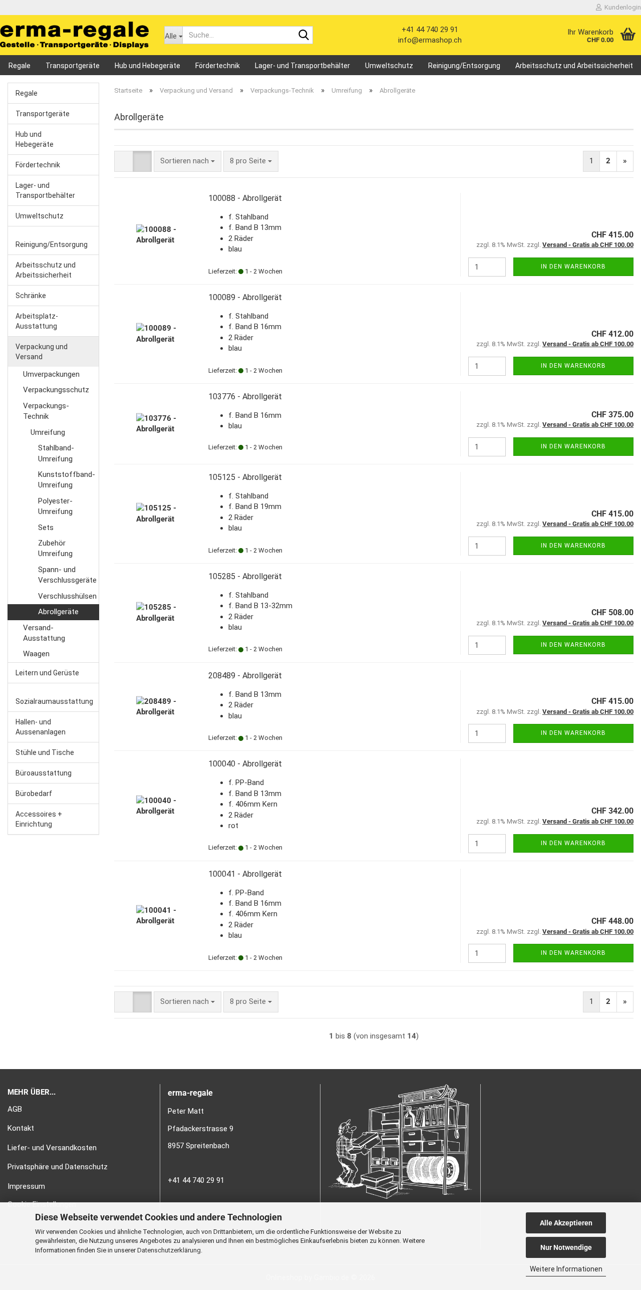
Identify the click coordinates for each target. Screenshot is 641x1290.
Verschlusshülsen (67, 596)
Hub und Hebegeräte (147, 66)
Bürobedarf (34, 794)
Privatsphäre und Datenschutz (58, 1166)
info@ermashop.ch (430, 40)
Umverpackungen (51, 374)
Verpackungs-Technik (46, 411)
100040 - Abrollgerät (245, 763)
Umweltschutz (389, 66)
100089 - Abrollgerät (245, 297)
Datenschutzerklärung (169, 1250)
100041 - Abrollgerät (245, 874)
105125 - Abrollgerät (245, 477)
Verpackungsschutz (56, 389)
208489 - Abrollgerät (245, 675)
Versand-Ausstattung (44, 633)
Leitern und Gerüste (47, 673)
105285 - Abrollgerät (245, 576)
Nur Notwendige (566, 1247)
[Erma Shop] (74, 35)
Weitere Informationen (566, 1269)
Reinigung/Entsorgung (464, 66)
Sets (46, 527)
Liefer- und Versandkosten (52, 1147)
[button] (123, 161)
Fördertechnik (217, 66)
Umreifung (48, 432)
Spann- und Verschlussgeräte (67, 575)
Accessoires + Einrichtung (39, 819)
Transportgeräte (73, 66)
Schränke (31, 296)
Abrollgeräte (58, 611)
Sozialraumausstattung (54, 701)
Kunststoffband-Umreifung (66, 479)
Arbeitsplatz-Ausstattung (37, 321)
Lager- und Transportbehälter (302, 66)
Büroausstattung (44, 773)
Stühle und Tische (45, 752)
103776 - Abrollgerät (245, 396)
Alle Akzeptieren (566, 1223)
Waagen (36, 653)
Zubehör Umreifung (55, 548)
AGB (15, 1109)
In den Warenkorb (573, 266)
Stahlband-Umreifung (56, 453)
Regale (20, 66)
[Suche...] (303, 36)
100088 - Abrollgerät (245, 198)
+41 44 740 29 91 (430, 29)
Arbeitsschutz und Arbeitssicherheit (574, 66)
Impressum (26, 1186)
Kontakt (21, 1128)
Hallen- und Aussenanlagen (41, 727)
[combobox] (187, 161)
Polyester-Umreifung (55, 506)
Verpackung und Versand (42, 352)
